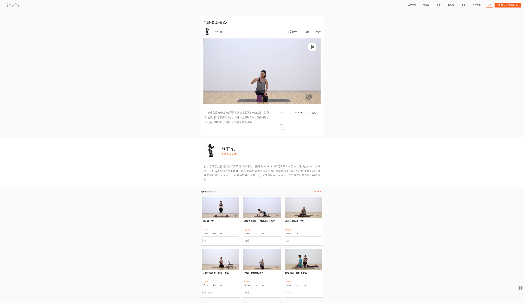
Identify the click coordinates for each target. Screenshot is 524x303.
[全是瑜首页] (13, 5)
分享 (285, 112)
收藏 (314, 112)
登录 (489, 5)
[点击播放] (312, 47)
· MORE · (317, 191)
